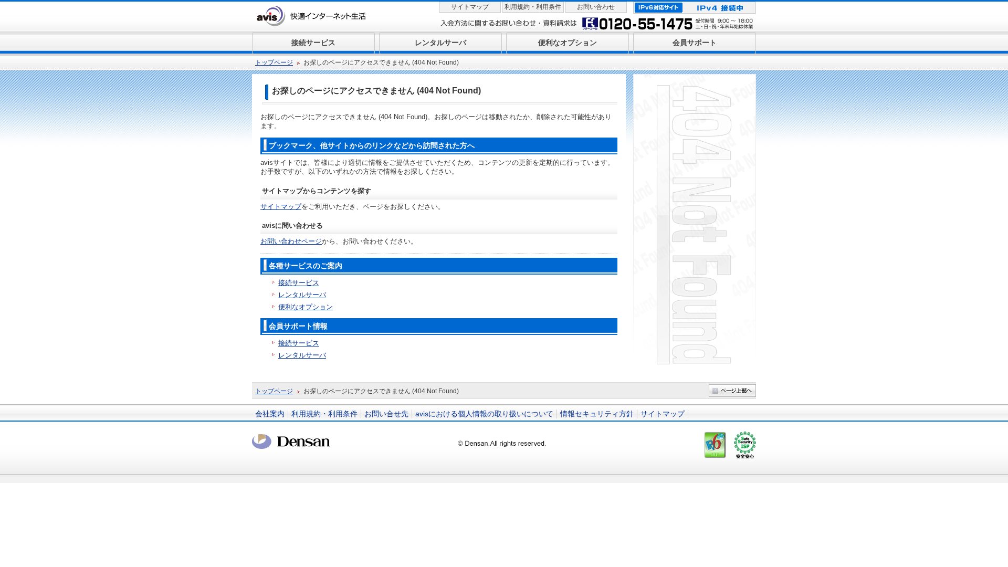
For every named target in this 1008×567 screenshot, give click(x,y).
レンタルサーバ (302, 295)
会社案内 (270, 414)
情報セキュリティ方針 (597, 414)
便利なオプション (305, 307)
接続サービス (298, 283)
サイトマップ (470, 6)
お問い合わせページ (291, 241)
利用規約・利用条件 (533, 6)
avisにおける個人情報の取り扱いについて (484, 414)
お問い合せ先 (386, 414)
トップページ (274, 62)
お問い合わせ (596, 6)
